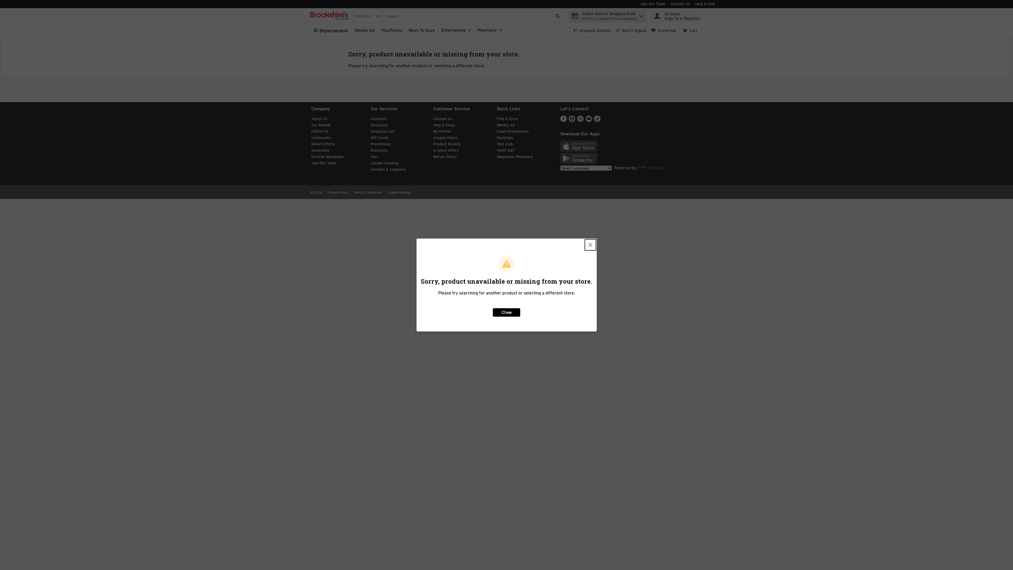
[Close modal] (590, 245)
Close (506, 312)
